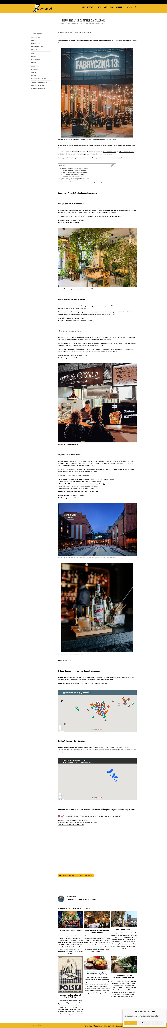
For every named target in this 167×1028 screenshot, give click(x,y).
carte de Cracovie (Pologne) (87, 677)
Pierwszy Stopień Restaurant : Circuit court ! (75, 170)
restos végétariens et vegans (126, 151)
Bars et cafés (35, 66)
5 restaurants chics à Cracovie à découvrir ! (70, 931)
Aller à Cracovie (35, 37)
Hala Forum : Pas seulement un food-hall (74, 174)
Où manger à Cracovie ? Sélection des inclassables (74, 168)
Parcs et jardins (35, 59)
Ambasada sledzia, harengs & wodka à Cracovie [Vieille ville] (70, 996)
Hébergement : (94, 1025)
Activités (33, 56)
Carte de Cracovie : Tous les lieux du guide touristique (74, 178)
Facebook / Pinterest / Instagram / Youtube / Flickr (121, 1026)
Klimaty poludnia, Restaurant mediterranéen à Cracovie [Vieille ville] (123, 976)
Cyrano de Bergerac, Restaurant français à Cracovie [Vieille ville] (97, 931)
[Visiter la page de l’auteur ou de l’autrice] (61, 898)
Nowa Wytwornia (64, 479)
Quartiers (34, 40)
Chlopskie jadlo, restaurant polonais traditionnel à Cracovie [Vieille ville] (97, 973)
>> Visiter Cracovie (36, 34)
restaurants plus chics (93, 154)
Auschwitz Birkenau (85, 875)
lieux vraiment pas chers (109, 151)
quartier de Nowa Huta (72, 463)
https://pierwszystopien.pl (72, 222)
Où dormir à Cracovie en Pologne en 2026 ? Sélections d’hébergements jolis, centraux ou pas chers (87, 182)
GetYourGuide (68, 660)
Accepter (130, 1023)
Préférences (158, 1023)
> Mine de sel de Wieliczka (38, 85)
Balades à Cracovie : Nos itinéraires (69, 180)
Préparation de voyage (37, 47)
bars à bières (61, 154)
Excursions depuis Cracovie (38, 79)
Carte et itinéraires (88, 1026)
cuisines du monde (107, 154)
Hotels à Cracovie (36, 43)
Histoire (33, 75)
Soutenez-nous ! (88, 1025)
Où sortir (33, 63)
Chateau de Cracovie (105, 339)
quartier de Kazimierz (99, 210)
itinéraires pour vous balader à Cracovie (77, 747)
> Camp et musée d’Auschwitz (39, 82)
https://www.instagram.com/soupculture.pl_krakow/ (79, 320)
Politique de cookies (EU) (98, 1026)
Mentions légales (107, 1026)
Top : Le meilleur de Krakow (123, 929)
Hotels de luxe (117, 1025)
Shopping (33, 72)
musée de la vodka (103, 469)
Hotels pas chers (111, 1025)
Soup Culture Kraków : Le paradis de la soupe (75, 172)
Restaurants (34, 69)
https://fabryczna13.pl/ (71, 498)
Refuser (144, 1023)
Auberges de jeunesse (102, 1025)
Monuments (34, 50)
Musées (33, 53)
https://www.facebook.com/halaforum (75, 358)
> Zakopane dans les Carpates (39, 88)
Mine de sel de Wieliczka (67, 875)
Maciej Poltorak (66, 32)
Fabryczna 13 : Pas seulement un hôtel (73, 176)
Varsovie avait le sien (63, 469)
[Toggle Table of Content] (112, 165)
